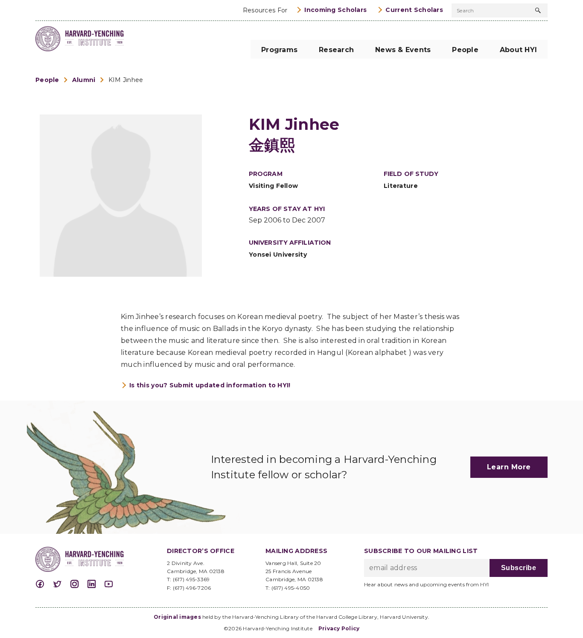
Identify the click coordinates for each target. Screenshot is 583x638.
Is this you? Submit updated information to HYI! (210, 385)
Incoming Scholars (335, 10)
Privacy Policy (339, 628)
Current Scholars (414, 10)
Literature (401, 186)
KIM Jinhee (125, 80)
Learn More (509, 467)
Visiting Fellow (273, 186)
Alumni (84, 80)
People (47, 80)
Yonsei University (278, 254)
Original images (177, 617)
